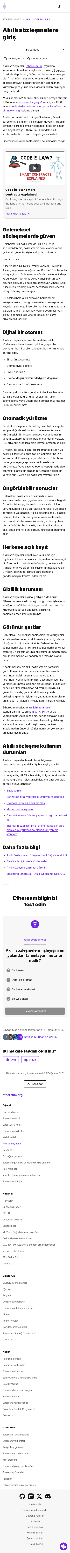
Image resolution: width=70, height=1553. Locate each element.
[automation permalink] (1, 418)
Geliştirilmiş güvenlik (13, 1447)
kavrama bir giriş (30, 102)
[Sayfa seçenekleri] (23, 58)
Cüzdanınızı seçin (12, 1206)
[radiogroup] (35, 984)
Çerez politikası (35, 1538)
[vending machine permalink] (1, 332)
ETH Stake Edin (11, 1257)
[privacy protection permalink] (1, 589)
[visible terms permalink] (1, 627)
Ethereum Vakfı (11, 1396)
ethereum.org (12, 19)
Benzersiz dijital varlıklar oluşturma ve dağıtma (35, 796)
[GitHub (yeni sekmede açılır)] (22, 1496)
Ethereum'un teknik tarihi (16, 1453)
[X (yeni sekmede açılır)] (39, 1496)
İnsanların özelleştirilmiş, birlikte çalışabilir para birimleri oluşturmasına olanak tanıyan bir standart (35, 830)
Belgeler (7, 1295)
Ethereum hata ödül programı (18, 1390)
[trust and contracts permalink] (1, 233)
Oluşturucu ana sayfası (15, 1282)
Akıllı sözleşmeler (12, 1143)
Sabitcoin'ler (9, 1225)
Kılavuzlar (8, 1200)
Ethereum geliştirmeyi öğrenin (18, 1308)
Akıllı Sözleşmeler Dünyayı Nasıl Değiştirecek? (37, 855)
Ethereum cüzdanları (13, 1131)
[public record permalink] (1, 547)
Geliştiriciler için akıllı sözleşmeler (27, 861)
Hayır (32, 1059)
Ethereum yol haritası (14, 1440)
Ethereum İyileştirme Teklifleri (18, 1466)
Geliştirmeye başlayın (14, 1301)
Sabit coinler (14, 790)
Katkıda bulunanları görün (40, 1037)
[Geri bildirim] (63, 1546)
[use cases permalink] (1, 749)
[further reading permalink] (1, 847)
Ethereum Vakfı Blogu (15, 1402)
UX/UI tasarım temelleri (15, 1326)
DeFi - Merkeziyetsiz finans (17, 1238)
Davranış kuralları (35, 1515)
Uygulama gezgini (12, 1219)
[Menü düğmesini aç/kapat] (65, 6)
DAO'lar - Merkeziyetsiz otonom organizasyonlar (29, 1244)
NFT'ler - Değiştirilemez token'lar (20, 1232)
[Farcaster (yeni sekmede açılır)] (31, 1496)
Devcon (8, 1415)
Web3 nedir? (9, 1137)
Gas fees (7, 1150)
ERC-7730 (40, 711)
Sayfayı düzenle (37, 58)
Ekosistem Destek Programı (19, 1409)
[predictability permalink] (1, 488)
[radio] (35, 970)
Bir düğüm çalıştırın (12, 1156)
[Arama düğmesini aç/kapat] (58, 6)
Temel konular (10, 1320)
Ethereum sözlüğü (12, 1181)
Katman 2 (7, 1263)
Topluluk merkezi (12, 1358)
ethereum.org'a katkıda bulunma (20, 1377)
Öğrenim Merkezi (12, 1112)
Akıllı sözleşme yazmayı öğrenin (26, 867)
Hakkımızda (35, 1504)
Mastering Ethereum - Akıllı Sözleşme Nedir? (36, 873)
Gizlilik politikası (35, 1527)
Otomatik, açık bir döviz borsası (26, 803)
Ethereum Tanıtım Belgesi (16, 1434)
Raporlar (7, 1478)
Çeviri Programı (11, 1383)
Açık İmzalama (40, 707)
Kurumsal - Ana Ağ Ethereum (19, 1333)
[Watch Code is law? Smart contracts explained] (35, 168)
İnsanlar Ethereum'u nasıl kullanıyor (21, 1175)
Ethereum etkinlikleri (13, 1371)
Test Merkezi (10, 1168)
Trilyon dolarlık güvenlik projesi (19, 1485)
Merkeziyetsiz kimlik (13, 1251)
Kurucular (8, 1339)
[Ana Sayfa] (4, 6)
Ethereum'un (34, 66)
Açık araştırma (10, 1459)
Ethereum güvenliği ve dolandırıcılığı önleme (26, 1162)
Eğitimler (7, 1289)
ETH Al (6, 1213)
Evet (13, 1059)
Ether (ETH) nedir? (12, 1124)
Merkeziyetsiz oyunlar (20, 809)
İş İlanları (35, 1521)
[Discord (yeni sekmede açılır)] (48, 1496)
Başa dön (37, 1084)
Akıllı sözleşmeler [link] (38, 19)
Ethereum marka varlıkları (35, 1510)
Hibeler (6, 1314)
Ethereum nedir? (11, 1118)
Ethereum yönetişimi (13, 1472)
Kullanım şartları (35, 1532)
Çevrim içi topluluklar (14, 1365)
